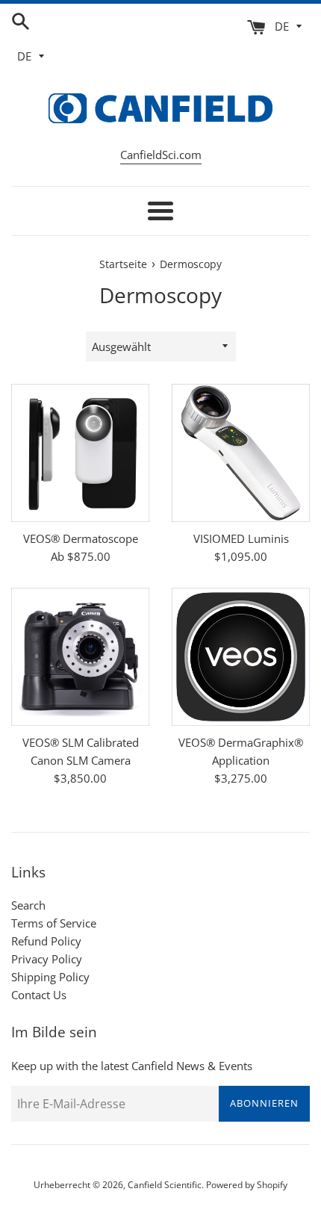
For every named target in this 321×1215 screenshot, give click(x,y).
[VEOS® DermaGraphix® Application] (241, 657)
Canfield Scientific (165, 1184)
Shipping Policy (50, 976)
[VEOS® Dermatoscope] (80, 453)
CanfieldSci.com (161, 154)
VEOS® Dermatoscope (80, 538)
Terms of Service (53, 923)
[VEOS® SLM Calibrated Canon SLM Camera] (80, 657)
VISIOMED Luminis (241, 538)
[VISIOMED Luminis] (241, 453)
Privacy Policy (46, 958)
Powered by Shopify (246, 1184)
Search (28, 905)
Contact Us (38, 994)
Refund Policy (46, 940)
